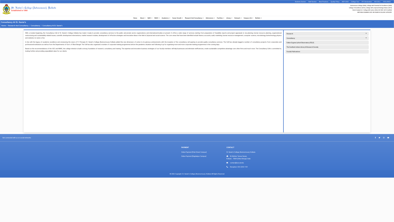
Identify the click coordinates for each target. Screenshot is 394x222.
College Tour (355, 1)
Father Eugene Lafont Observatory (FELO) (300, 42)
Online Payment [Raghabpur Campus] (193, 156)
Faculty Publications (293, 51)
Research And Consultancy (18, 26)
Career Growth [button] (176, 18)
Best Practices (323, 1)
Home (135, 18)
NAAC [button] (156, 18)
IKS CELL (377, 1)
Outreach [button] (237, 18)
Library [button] (228, 18)
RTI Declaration (367, 1)
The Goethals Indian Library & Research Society (302, 47)
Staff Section (312, 1)
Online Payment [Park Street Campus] (194, 152)
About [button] (142, 18)
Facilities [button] (220, 18)
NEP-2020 (345, 1)
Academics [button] (165, 18)
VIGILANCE (387, 1)
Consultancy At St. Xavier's (52, 26)
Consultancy (35, 26)
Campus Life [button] (248, 18)
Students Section (300, 1)
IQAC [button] (149, 18)
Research (290, 34)
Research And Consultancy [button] (193, 18)
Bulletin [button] (257, 18)
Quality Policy (335, 1)
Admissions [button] (209, 18)
